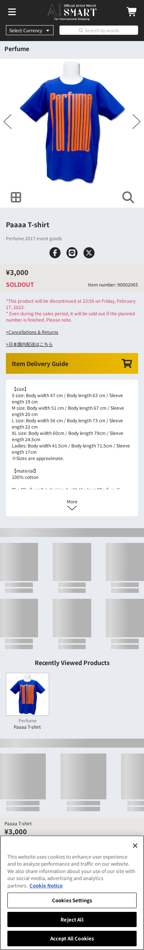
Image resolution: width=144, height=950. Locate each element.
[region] (72, 892)
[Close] (135, 845)
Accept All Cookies (72, 938)
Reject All (72, 919)
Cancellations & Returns (33, 368)
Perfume (16, 48)
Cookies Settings (72, 900)
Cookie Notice (46, 885)
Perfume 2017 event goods (34, 256)
